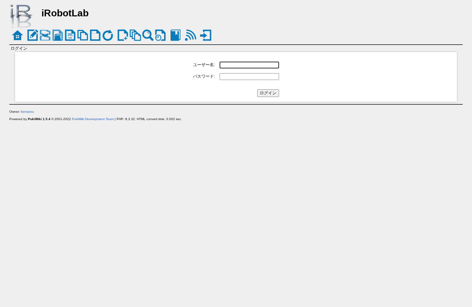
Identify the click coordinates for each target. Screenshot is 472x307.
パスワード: (204, 76)
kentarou (27, 111)
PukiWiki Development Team (93, 119)
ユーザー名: (204, 64)
